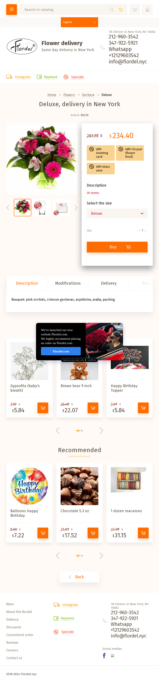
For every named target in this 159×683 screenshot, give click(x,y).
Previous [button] (7, 207)
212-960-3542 (123, 37)
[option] (41, 159)
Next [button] (76, 207)
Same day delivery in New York (67, 50)
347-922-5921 (123, 43)
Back (79, 576)
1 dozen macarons (126, 511)
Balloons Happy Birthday (24, 513)
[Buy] (42, 407)
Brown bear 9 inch (76, 386)
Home (51, 95)
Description (27, 283)
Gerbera (88, 95)
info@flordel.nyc (128, 62)
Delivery (109, 283)
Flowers (69, 95)
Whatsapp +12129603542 (124, 52)
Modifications (68, 283)
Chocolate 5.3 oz (75, 511)
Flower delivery (62, 43)
